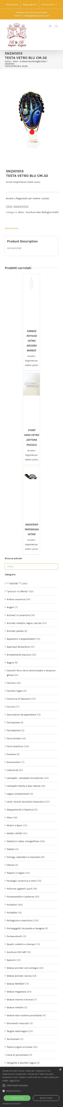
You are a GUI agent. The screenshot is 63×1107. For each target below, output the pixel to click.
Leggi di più (14, 1080)
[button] (31, 1091)
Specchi (11, 960)
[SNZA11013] (31, 119)
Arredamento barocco (19, 654)
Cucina (11, 706)
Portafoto (12, 912)
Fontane (11, 754)
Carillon (11, 682)
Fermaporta (13, 730)
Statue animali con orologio (22, 967)
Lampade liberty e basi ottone (23, 785)
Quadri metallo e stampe (21, 944)
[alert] (31, 1087)
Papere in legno (16, 872)
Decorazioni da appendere (21, 714)
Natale (10, 849)
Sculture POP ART (16, 952)
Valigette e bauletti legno (21, 1062)
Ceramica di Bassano (18, 698)
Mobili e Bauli (14, 825)
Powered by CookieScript (11, 1104)
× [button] (60, 1069)
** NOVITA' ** (14, 583)
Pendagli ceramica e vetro (22, 880)
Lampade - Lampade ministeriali (25, 778)
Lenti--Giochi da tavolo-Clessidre (25, 801)
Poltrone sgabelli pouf (19, 888)
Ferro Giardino (15, 746)
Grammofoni (14, 762)
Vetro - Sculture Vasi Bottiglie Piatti (38, 212)
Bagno (10, 662)
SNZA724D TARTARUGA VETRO (31, 529)
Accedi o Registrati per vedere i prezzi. (23, 182)
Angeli (10, 607)
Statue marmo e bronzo (20, 999)
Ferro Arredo (14, 738)
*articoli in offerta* (17, 591)
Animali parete (15, 631)
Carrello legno (15, 690)
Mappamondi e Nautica (20, 809)
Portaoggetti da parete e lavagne (25, 928)
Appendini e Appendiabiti (21, 638)
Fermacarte (13, 722)
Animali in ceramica (18, 615)
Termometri (13, 1039)
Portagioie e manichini (20, 920)
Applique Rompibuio (18, 646)
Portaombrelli (14, 936)
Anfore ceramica (16, 599)
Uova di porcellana (17, 1054)
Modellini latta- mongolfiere (23, 841)
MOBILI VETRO (14, 833)
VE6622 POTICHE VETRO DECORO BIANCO (31, 341)
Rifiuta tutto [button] (46, 1098)
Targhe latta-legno (17, 1031)
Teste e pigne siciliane (19, 1047)
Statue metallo (15, 1007)
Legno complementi (18, 793)
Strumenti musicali (18, 1023)
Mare (9, 817)
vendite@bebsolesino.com (36, 16)
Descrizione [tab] (11, 228)
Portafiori (12, 904)
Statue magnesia (16, 991)
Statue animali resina (19, 975)
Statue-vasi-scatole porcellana (24, 1015)
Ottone (10, 864)
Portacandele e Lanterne (20, 896)
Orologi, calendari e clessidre (23, 857)
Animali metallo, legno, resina (24, 623)
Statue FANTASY (16, 983)
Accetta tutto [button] (16, 1098)
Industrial (12, 770)
